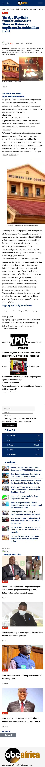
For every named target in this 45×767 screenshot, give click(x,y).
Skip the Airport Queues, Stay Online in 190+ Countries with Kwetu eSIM (25, 475)
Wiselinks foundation (23, 118)
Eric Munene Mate (8, 118)
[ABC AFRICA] (22, 2)
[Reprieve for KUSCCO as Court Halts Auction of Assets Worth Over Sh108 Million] (5, 537)
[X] (22, 440)
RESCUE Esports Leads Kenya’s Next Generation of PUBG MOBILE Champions (26, 468)
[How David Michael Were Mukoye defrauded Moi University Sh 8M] (22, 657)
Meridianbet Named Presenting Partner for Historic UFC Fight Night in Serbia (26, 481)
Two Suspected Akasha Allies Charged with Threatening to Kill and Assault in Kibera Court (25, 520)
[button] (4, 3)
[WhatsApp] (22, 454)
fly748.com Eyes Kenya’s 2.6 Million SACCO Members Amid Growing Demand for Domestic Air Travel (26, 505)
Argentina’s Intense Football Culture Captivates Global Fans (24, 497)
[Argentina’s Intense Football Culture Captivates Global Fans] (5, 497)
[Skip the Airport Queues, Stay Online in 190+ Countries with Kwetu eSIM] (5, 475)
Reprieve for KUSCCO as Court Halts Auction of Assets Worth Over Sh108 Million (25, 538)
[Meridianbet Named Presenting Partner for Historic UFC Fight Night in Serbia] (5, 481)
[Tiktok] (22, 450)
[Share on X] (8, 36)
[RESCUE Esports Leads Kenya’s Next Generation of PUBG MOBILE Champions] (5, 468)
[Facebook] (22, 435)
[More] (20, 36)
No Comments (19, 43)
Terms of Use (31, 319)
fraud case (18, 106)
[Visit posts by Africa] (4, 43)
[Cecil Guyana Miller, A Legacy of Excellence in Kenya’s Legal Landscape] (5, 513)
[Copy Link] (16, 36)
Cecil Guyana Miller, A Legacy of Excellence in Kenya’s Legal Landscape (25, 513)
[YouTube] (3, 742)
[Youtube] (22, 445)
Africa (11, 43)
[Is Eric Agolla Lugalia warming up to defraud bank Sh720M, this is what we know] (22, 614)
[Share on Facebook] (4, 36)
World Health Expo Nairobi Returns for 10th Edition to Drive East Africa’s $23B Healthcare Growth (25, 489)
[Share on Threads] (12, 36)
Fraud (5, 13)
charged (33, 249)
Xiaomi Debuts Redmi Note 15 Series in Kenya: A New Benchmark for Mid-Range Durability (26, 529)
